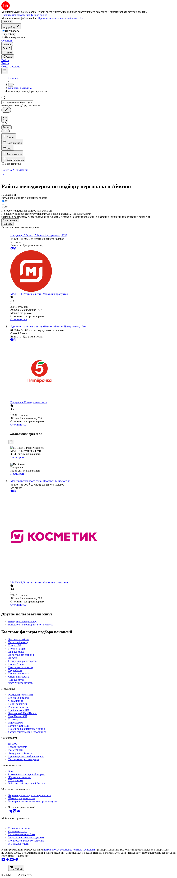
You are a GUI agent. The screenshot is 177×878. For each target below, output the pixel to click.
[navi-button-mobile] (4, 71)
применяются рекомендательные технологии (69, 849)
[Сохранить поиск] (4, 119)
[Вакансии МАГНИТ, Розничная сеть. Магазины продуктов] (92, 271)
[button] (5, 60)
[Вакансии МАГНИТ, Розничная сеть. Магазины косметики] (92, 537)
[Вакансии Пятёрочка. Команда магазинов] (92, 371)
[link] (7, 52)
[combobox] (17, 102)
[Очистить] (6, 110)
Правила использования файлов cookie (61, 18)
